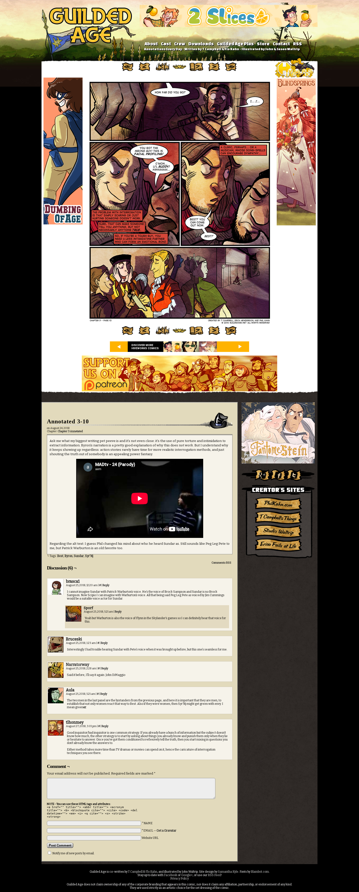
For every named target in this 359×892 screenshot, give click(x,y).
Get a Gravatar (166, 830)
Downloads (201, 43)
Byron (68, 556)
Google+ (187, 875)
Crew (179, 43)
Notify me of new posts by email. (73, 853)
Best (60, 556)
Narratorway (77, 664)
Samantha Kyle (228, 871)
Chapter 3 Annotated (70, 431)
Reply (106, 585)
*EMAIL (159, 830)
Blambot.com (260, 871)
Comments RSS (221, 562)
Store (263, 43)
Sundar (79, 556)
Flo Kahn (151, 871)
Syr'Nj (89, 556)
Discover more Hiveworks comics (145, 347)
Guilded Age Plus (235, 43)
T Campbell (135, 871)
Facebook (170, 875)
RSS (297, 43)
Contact (281, 43)
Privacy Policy (179, 878)
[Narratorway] (55, 677)
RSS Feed (214, 875)
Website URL (150, 838)
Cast (166, 43)
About (151, 43)
